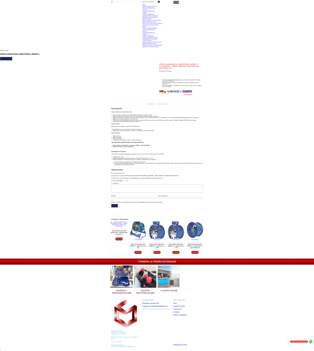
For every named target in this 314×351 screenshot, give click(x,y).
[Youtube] (153, 346)
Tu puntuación (115, 180)
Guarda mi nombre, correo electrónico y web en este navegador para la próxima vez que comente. (136, 202)
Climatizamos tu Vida (180, 345)
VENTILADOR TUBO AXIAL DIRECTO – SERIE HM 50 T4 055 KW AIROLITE (195, 246)
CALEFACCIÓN (147, 19)
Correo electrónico (163, 195)
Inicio (175, 303)
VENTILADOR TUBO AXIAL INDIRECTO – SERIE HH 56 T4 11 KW (176, 246)
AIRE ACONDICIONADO (149, 6)
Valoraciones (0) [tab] (162, 104)
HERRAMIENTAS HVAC (149, 22)
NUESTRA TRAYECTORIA (150, 25)
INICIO (144, 5)
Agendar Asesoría (179, 306)
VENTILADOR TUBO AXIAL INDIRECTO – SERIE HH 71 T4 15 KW (157, 246)
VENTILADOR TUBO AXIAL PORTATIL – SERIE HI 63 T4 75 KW (138, 246)
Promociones (177, 309)
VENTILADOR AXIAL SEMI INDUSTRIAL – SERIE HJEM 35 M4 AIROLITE (119, 232)
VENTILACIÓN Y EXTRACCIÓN (151, 20)
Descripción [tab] (151, 104)
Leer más (119, 239)
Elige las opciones (6, 58)
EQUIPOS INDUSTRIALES (150, 16)
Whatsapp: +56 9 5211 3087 (150, 303)
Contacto (176, 312)
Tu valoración (115, 183)
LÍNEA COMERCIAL (148, 14)
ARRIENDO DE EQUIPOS (149, 17)
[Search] (159, 2)
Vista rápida (119, 226)
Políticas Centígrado (180, 315)
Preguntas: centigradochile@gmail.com (155, 306)
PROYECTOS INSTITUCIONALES (152, 23)
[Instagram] (144, 346)
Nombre (113, 195)
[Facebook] (149, 346)
